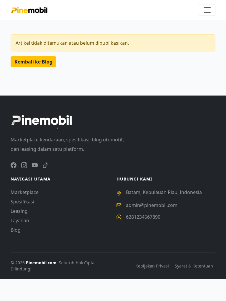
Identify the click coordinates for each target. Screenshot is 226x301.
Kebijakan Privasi (152, 266)
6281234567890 (143, 217)
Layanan (20, 220)
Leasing (19, 211)
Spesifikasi (22, 201)
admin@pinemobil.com (151, 205)
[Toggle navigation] (207, 10)
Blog (16, 230)
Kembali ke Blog (33, 61)
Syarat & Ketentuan (194, 266)
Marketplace (25, 192)
